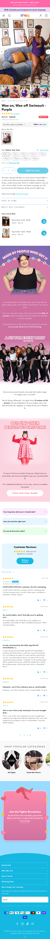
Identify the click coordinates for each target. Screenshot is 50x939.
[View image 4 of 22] (35, 91)
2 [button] (24, 735)
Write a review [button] (25, 561)
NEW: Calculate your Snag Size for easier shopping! (25, 10)
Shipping (4, 119)
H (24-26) (17, 158)
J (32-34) (35, 158)
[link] (40, 15)
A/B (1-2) (6, 154)
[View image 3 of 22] (25, 91)
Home (3, 101)
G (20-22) (7, 158)
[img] (8, 578)
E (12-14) (33, 154)
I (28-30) (26, 158)
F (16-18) (43, 154)
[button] (4, 15)
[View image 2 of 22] (15, 91)
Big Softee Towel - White (21, 232)
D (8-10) (24, 154)
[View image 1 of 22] (5, 91)
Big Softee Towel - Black (21, 220)
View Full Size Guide (25, 493)
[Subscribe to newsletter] (46, 900)
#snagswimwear (22, 194)
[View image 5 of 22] (45, 91)
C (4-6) (16, 154)
